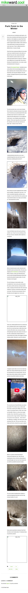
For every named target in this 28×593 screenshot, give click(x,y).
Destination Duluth (15, 67)
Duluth (11, 566)
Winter (16, 569)
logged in (8, 583)
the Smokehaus (15, 271)
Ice (16, 566)
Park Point (10, 569)
